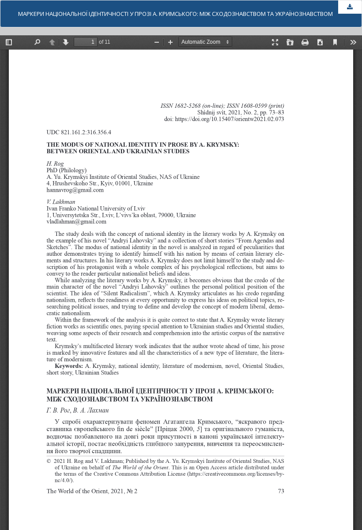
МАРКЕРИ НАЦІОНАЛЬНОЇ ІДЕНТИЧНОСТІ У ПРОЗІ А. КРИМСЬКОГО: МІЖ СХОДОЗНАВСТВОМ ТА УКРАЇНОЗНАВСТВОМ (175, 14)
